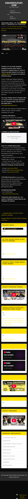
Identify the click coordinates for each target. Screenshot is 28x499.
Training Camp (7, 465)
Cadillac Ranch (5, 74)
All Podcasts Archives (21, 26)
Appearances (4, 28)
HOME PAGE (10, 28)
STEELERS (3, 30)
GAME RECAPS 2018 (9, 447)
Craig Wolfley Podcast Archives (12, 443)
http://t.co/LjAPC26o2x (16, 170)
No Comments (13, 26)
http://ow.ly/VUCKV (13, 172)
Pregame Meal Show (18, 28)
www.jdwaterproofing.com (9, 105)
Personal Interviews (9, 456)
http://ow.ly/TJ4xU (12, 168)
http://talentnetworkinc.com (10, 194)
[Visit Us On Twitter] (22, 498)
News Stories (7, 453)
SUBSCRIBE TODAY (10, 254)
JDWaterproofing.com (10, 279)
